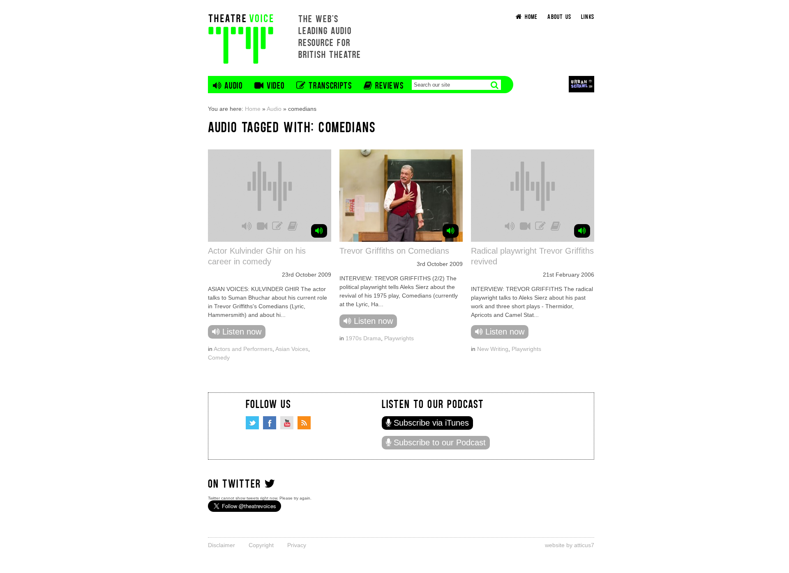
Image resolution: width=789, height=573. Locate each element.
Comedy (219, 357)
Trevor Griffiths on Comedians (394, 250)
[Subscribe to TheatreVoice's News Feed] (304, 422)
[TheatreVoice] (241, 38)
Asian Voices (291, 349)
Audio (274, 108)
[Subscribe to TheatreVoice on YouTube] (286, 422)
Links (587, 16)
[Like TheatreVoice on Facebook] (269, 422)
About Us (559, 16)
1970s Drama (363, 338)
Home (253, 108)
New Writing (492, 349)
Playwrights (399, 338)
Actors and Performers (243, 349)
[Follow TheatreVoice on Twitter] (252, 422)
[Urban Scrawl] (581, 84)
